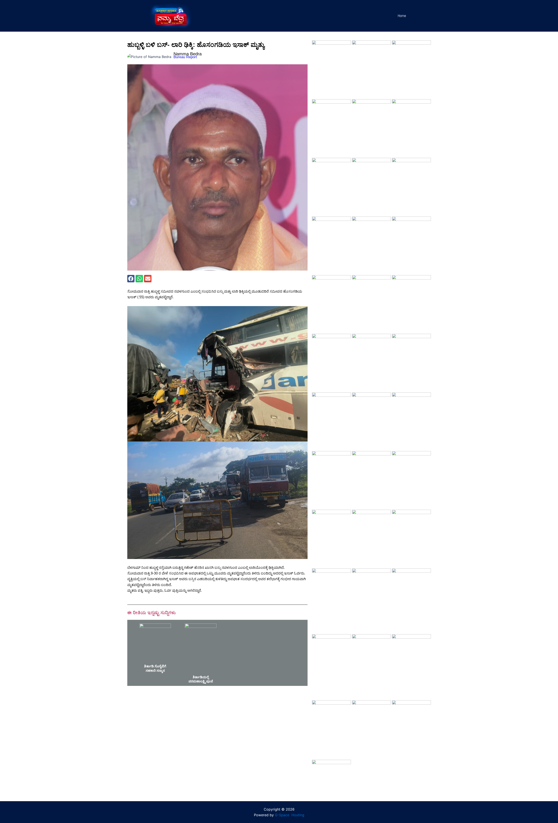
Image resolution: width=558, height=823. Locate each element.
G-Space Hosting (289, 815)
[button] (131, 278)
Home (402, 15)
